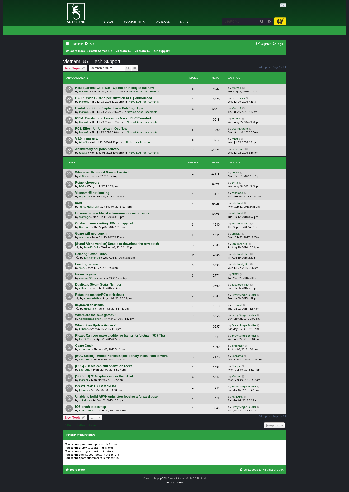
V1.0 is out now (86, 139)
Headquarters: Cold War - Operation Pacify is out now (114, 88)
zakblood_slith (241, 223)
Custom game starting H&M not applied (104, 223)
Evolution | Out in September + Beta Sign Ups (109, 108)
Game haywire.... (87, 274)
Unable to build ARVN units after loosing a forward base (116, 396)
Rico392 (84, 339)
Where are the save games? (95, 315)
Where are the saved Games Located (102, 172)
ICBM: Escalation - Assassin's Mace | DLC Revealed (113, 118)
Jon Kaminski (240, 244)
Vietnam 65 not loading (92, 193)
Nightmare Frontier (138, 142)
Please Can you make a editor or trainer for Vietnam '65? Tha (120, 335)
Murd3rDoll (91, 247)
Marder (83, 380)
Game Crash (84, 345)
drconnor (85, 349)
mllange (84, 288)
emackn (236, 233)
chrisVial (89, 308)
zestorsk (84, 237)
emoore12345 (87, 278)
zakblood (237, 193)
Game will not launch (91, 233)
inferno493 (86, 410)
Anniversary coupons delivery (97, 149)
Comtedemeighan (90, 318)
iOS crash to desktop (90, 407)
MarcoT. (84, 91)
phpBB (161, 478)
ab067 (82, 176)
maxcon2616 (91, 298)
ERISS (235, 274)
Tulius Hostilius (88, 206)
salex (82, 267)
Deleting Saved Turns (91, 254)
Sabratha (84, 359)
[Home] (64, 1)
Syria (235, 182)
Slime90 (236, 118)
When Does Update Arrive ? (95, 325)
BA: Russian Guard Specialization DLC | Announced (113, 98)
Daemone (85, 227)
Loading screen (86, 264)
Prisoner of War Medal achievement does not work (112, 213)
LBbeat (83, 329)
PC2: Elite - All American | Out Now (101, 128)
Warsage (84, 217)
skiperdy (84, 196)
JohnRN (83, 390)
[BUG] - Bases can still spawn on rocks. (104, 366)
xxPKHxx (84, 400)
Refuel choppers (87, 182)
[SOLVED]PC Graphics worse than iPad (104, 376)
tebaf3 (83, 142)
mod (78, 203)
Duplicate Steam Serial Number (98, 284)
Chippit (236, 366)
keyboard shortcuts (89, 305)
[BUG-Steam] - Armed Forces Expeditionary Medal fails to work (121, 356)
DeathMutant (240, 128)
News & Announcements (144, 91)
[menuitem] (89, 44)
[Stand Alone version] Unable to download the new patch (117, 244)
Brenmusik (238, 98)
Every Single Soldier (244, 294)
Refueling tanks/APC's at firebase (99, 294)
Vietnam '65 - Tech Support (91, 61)
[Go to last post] (243, 88)
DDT (81, 186)
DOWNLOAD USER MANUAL (96, 386)
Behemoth (238, 149)
